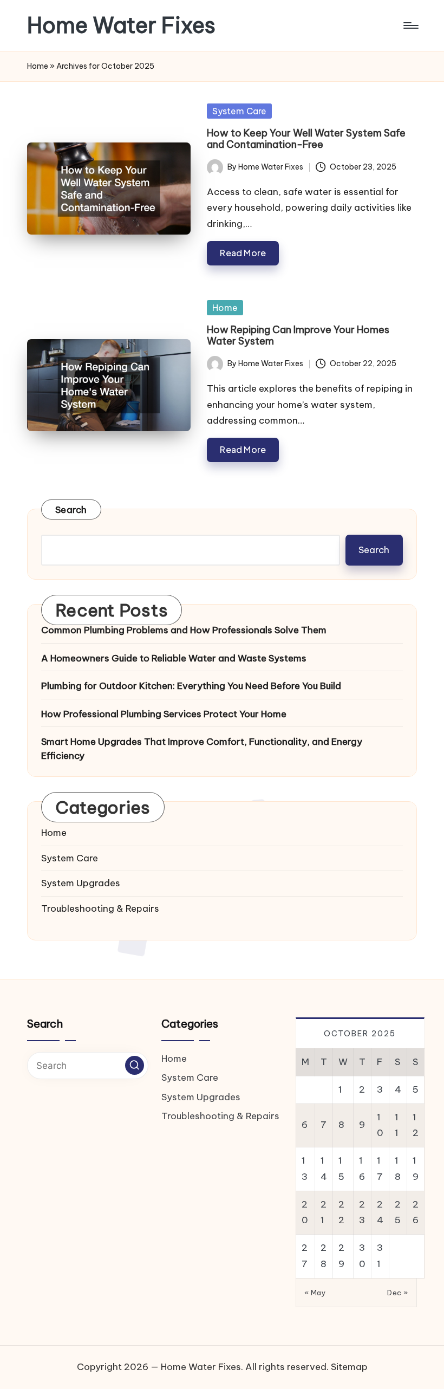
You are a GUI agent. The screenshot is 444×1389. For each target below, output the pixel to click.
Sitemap (349, 1367)
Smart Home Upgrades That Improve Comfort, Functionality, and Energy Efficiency (201, 749)
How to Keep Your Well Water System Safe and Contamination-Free (306, 139)
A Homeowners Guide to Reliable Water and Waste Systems (173, 658)
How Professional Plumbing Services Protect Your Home (163, 714)
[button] (134, 1065)
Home (37, 66)
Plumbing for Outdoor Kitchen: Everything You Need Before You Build (191, 686)
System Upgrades (80, 883)
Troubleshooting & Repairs (100, 908)
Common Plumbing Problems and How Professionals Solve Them (184, 630)
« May (315, 1292)
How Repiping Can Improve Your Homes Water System (298, 335)
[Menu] (410, 25)
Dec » (397, 1292)
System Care (239, 111)
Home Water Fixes (121, 25)
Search (71, 510)
